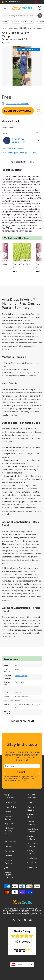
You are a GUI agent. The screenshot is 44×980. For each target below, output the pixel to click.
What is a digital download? (17, 103)
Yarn (5, 22)
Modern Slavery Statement (9, 875)
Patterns (16, 22)
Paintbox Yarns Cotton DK (22, 265)
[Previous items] (4, 255)
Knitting (28, 22)
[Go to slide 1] (20, 89)
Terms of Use (10, 802)
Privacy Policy (21, 780)
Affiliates (8, 855)
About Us (8, 846)
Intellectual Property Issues (9, 831)
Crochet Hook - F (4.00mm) (14, 148)
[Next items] (39, 255)
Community (32, 867)
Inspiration (32, 858)
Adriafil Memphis (21, 676)
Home (4, 28)
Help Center (10, 823)
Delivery (8, 811)
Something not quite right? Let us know (22, 153)
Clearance (31, 862)
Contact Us (9, 851)
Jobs (6, 867)
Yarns (29, 802)
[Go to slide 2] (23, 89)
